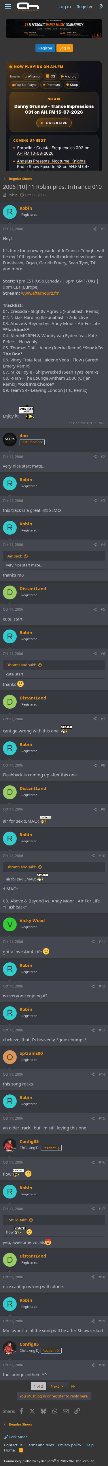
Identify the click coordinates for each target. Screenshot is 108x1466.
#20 (102, 1364)
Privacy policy (69, 1444)
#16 (102, 1162)
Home (9, 1450)
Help (90, 1444)
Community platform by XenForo (49, 1461)
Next (55, 1386)
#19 (102, 1321)
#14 (102, 1074)
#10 (102, 855)
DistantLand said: (21, 664)
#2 (103, 456)
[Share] (95, 229)
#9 (103, 809)
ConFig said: (16, 1220)
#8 (103, 765)
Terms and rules (40, 1444)
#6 (103, 653)
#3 (103, 500)
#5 (103, 609)
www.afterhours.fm (40, 293)
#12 (102, 986)
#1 (103, 228)
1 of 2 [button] (38, 1386)
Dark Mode (18, 1436)
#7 (103, 719)
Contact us (13, 1444)
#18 (102, 1277)
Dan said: (14, 556)
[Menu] (8, 6)
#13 (102, 1030)
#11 (102, 941)
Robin (12, 194)
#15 (102, 1118)
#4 (103, 544)
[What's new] (101, 6)
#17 (102, 1208)
